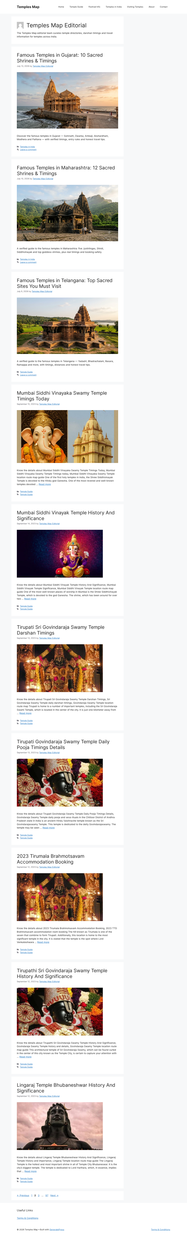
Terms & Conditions (27, 1218)
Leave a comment (28, 149)
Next (54, 1195)
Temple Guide (76, 6)
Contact (163, 6)
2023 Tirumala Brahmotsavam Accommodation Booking (50, 859)
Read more (45, 484)
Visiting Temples (135, 6)
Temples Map (28, 7)
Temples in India (114, 6)
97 (47, 1195)
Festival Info (94, 6)
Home (61, 6)
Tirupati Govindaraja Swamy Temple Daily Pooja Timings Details (63, 744)
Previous (23, 1195)
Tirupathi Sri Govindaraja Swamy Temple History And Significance (62, 973)
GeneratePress (57, 1229)
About (151, 6)
